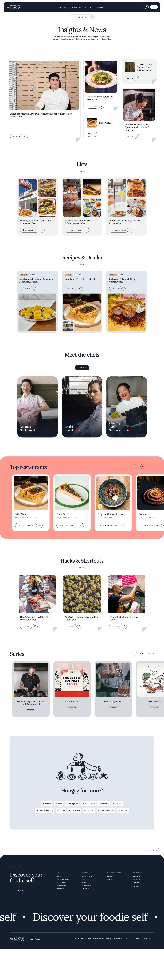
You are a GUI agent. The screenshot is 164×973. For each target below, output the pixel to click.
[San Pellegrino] (35, 939)
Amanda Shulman (26, 428)
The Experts (89, 7)
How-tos (105, 803)
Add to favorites (89, 134)
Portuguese (73, 803)
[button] (147, 7)
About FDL (111, 876)
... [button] (42, 230)
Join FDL (110, 879)
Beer (60, 803)
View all (82, 171)
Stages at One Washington (111, 514)
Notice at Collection (131, 939)
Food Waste (90, 803)
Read (18, 137)
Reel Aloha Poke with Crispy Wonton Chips (122, 280)
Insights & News (81, 17)
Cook (27, 288)
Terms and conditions (83, 939)
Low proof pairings (113, 701)
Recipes (84, 879)
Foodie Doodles (154, 701)
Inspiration (99, 7)
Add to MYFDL (30, 230)
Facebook (136, 879)
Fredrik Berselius (71, 428)
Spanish (118, 803)
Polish (62, 810)
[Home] (13, 6)
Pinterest (136, 886)
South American (107, 810)
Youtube (136, 883)
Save (25, 136)
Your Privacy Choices (114, 939)
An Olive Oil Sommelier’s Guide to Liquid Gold (82, 618)
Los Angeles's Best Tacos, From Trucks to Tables (35, 222)
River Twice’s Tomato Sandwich (79, 279)
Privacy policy (98, 939)
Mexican (124, 810)
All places (60, 888)
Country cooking (46, 810)
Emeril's (60, 514)
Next (140, 466)
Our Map (67, 7)
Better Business (72, 701)
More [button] (94, 134)
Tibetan (48, 803)
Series (84, 882)
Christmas (75, 810)
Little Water (105, 122)
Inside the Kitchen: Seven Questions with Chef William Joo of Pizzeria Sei (40, 115)
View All (83, 368)
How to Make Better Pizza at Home (123, 618)
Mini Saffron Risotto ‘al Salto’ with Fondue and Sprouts (36, 280)
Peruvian (90, 810)
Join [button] (154, 7)
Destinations (61, 885)
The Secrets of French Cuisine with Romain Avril (31, 703)
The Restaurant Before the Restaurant (100, 98)
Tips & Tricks (86, 885)
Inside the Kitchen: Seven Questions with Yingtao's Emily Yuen (137, 127)
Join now (19, 890)
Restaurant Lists (77, 7)
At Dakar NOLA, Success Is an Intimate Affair (145, 67)
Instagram (136, 876)
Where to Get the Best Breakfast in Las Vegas (125, 222)
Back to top (149, 850)
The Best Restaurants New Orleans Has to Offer (78, 222)
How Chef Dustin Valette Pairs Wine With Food (35, 618)
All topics (85, 888)
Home (60, 7)
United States (149, 939)
